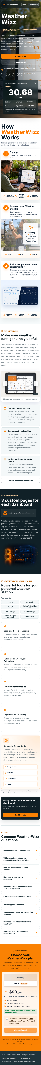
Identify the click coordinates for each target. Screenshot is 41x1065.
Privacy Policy (26, 1021)
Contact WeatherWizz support (24, 1044)
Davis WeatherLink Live (29, 607)
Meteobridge (10, 612)
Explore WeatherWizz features (20, 481)
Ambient (29, 602)
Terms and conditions (9, 1058)
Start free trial (33, 4)
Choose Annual (20, 1030)
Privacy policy (25, 1058)
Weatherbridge (29, 612)
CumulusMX (29, 616)
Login (24, 4)
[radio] (20, 977)
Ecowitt (10, 602)
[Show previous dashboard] (5, 383)
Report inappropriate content (24, 1061)
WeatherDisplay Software (10, 616)
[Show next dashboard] (36, 383)
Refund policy (7, 1061)
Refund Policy (14, 1023)
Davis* (10, 607)
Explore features (20, 62)
